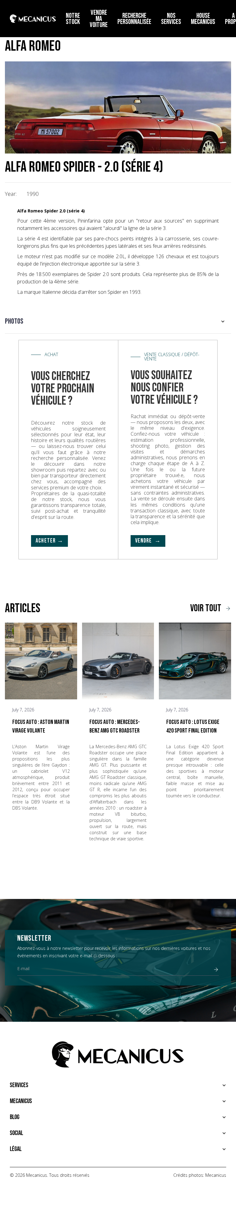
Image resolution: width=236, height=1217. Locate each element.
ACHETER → (49, 540)
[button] (109, 146)
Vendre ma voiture (99, 19)
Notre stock (73, 19)
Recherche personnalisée (134, 19)
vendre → (148, 540)
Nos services (171, 19)
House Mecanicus (203, 19)
